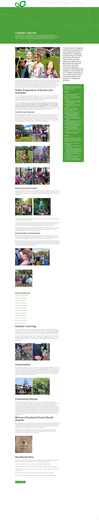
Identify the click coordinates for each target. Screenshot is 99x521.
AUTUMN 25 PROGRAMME (21, 303)
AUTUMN (19, 96)
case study (18, 194)
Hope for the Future (47, 242)
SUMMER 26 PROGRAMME (21, 298)
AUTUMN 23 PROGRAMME (21, 318)
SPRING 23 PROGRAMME (20, 323)
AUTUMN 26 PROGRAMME (21, 295)
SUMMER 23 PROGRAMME (21, 320)
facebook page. (41, 100)
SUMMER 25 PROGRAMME (21, 305)
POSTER (43, 121)
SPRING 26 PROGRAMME (20, 300)
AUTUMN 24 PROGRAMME (21, 310)
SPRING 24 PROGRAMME (20, 315)
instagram (34, 100)
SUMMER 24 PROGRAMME (21, 313)
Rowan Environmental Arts (28, 192)
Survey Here (50, 109)
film (23, 475)
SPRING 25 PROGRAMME (20, 308)
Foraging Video (21, 466)
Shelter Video (21, 469)
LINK (45, 96)
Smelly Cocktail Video (22, 472)
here (40, 87)
